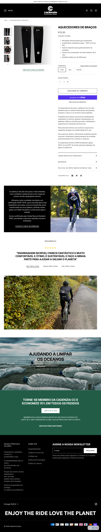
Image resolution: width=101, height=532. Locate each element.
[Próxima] (8, 64)
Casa (5, 20)
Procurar (90, 450)
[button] (50, 266)
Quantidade (63, 78)
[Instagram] (96, 504)
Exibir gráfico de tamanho (88, 66)
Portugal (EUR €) (10, 504)
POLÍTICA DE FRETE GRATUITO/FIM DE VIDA (75, 168)
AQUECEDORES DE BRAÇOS (19, 20)
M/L (70, 70)
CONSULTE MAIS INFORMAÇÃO (27, 226)
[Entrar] (87, 10)
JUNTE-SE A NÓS (50, 410)
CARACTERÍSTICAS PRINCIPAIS (70, 156)
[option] (73, 209)
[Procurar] (91, 10)
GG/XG (79, 70)
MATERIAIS (62, 162)
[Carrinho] (96, 10)
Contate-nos (32, 456)
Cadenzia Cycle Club (36, 453)
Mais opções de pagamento (77, 102)
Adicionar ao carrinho (77, 91)
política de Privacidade (36, 460)
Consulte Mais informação (50, 373)
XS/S (62, 70)
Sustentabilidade (34, 449)
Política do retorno (35, 463)
